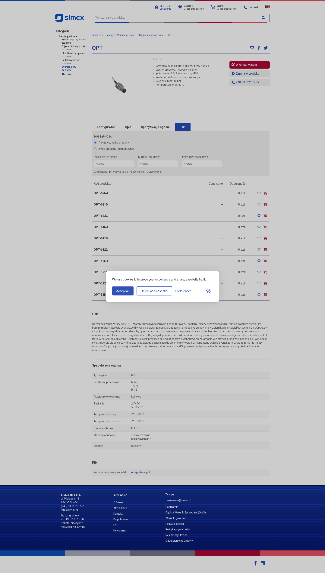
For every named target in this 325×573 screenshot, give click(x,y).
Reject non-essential (154, 291)
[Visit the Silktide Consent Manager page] (208, 291)
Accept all (122, 291)
